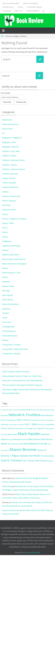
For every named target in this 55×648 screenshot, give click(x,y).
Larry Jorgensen (38, 428)
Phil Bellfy (24, 444)
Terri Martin (34, 455)
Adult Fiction (7, 128)
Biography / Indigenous (12, 137)
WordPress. (36, 552)
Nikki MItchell (46, 439)
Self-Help (6, 290)
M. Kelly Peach (11, 434)
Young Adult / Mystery (11, 353)
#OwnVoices (7, 120)
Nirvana (27, 552)
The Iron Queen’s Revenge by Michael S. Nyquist (22, 385)
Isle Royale (4, 424)
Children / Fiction (9, 155)
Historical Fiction (9, 209)
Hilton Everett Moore (34, 420)
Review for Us (8, 7)
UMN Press (40, 460)
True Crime (6, 322)
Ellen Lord (22, 420)
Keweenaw (19, 428)
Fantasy (5, 191)
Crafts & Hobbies (9, 182)
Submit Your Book (30, 3)
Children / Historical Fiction (13, 160)
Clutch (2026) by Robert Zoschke (15, 371)
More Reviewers (32, 11)
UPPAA (20, 7)
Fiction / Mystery (9, 200)
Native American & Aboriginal (14, 263)
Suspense (6, 308)
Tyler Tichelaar (28, 461)
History (5, 214)
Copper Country (9, 178)
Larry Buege (28, 428)
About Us (19, 11)
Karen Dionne (42, 425)
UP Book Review (9, 331)
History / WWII (8, 223)
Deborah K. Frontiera (24, 414)
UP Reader (7, 11)
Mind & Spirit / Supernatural (13, 259)
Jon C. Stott (30, 424)
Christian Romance (10, 173)
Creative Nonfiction (10, 187)
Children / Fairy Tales (11, 151)
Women (5, 340)
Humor (5, 232)
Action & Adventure (10, 124)
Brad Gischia (27, 409)
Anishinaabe (17, 410)
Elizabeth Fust (12, 420)
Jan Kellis (21, 425)
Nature (5, 268)
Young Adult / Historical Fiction (15, 349)
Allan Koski (9, 410)
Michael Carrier (21, 439)
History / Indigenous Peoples (14, 218)
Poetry (5, 277)
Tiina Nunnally (47, 456)
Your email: (5, 93)
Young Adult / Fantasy (11, 344)
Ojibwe (4, 443)
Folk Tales (6, 205)
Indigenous (7, 241)
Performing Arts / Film (11, 272)
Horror (5, 227)
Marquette (10, 439)
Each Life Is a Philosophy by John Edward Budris (22, 380)
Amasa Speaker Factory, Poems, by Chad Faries (21, 376)
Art (3, 133)
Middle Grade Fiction (10, 254)
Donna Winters (46, 415)
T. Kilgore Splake (18, 455)
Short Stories (7, 295)
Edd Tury (4, 420)
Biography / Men (9, 142)
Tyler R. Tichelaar (11, 460)
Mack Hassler (29, 433)
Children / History (9, 165)
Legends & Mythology (11, 245)
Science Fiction (8, 286)
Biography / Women (10, 146)
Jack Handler (13, 425)
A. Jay (3, 410)
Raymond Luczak (38, 443)
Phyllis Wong (7, 486)
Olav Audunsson (14, 444)
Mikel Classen (34, 439)
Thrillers (5, 313)
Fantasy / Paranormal (11, 196)
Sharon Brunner (23, 449)
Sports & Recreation (10, 304)
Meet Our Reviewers (11, 3)
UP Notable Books (34, 7)
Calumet (35, 410)
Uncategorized (8, 326)
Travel (4, 317)
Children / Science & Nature (13, 169)
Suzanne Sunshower (10, 510)
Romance (6, 281)
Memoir (5, 250)
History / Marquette (47, 420)
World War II (49, 461)
